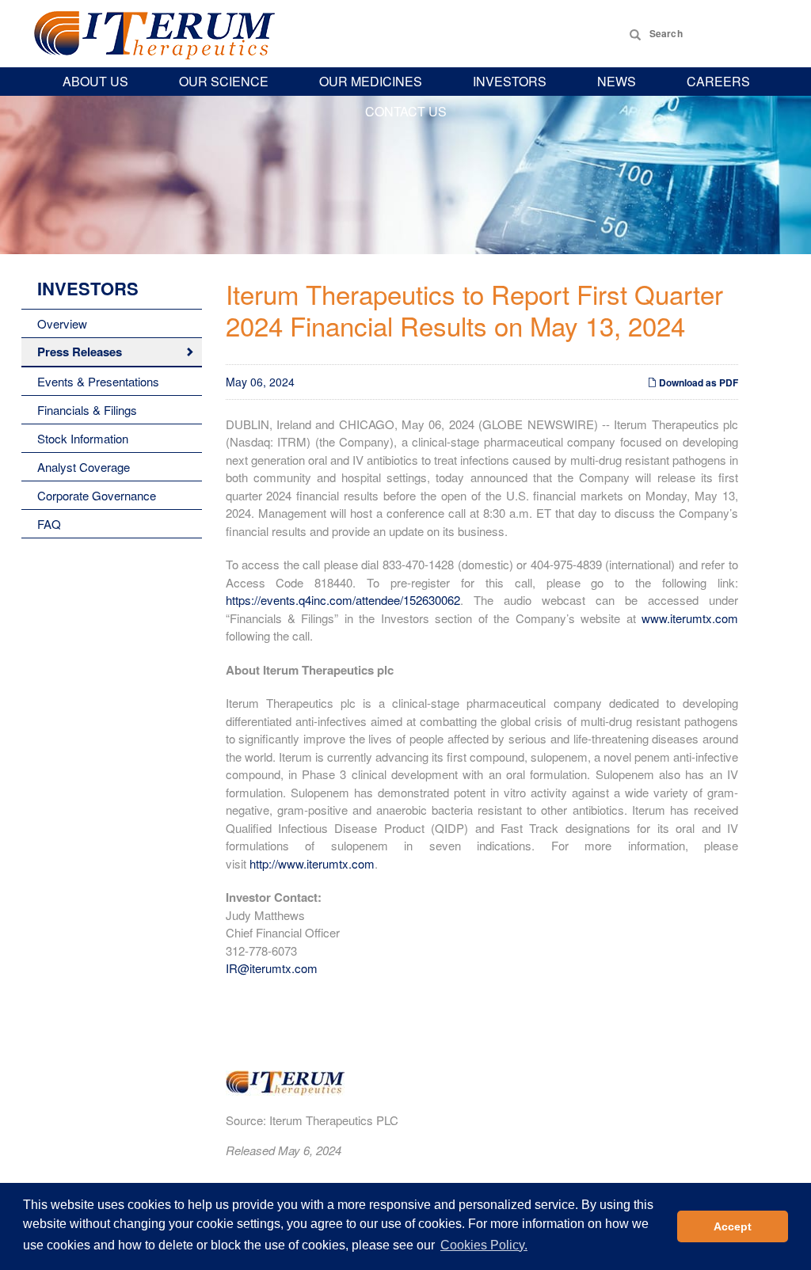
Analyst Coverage (83, 466)
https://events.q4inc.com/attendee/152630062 (343, 599)
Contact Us (406, 111)
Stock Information (82, 438)
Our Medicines (370, 81)
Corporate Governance (96, 495)
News (616, 81)
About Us (95, 81)
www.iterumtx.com (690, 618)
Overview (62, 323)
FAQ (49, 523)
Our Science (223, 81)
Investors (509, 81)
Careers (718, 81)
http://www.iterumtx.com (312, 863)
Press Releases (79, 351)
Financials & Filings (87, 409)
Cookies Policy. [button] (483, 1245)
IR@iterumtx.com (272, 968)
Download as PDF (697, 382)
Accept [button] (733, 1226)
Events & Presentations (98, 381)
